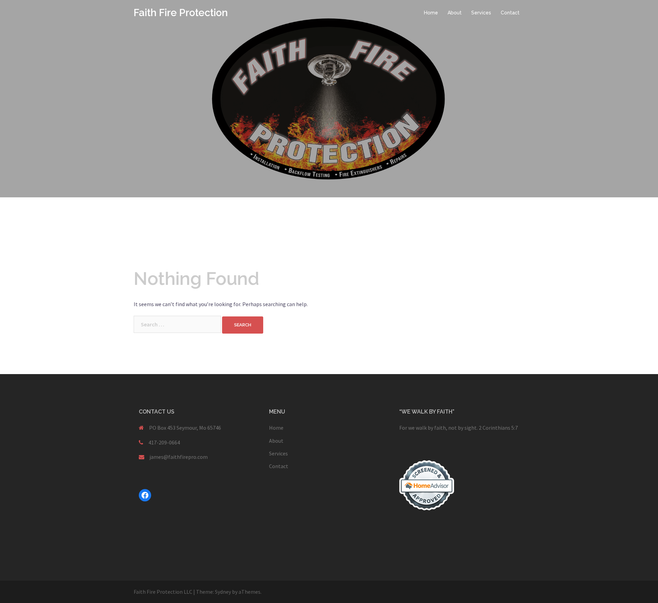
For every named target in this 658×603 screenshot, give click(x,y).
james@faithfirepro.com (178, 456)
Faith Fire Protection (181, 13)
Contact (510, 12)
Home (431, 12)
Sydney (223, 591)
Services (481, 12)
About (455, 12)
